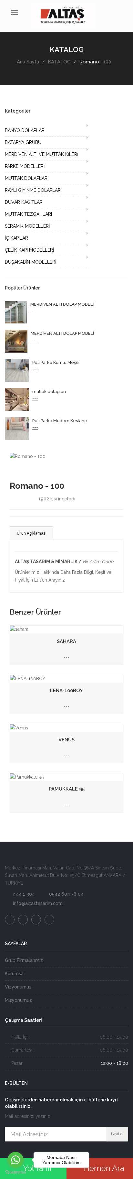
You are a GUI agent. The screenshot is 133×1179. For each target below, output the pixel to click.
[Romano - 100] (28, 456)
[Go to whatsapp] (15, 1160)
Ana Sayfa (28, 62)
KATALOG (59, 62)
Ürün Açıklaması (31, 533)
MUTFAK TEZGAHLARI (28, 214)
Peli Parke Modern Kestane (59, 420)
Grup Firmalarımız (24, 960)
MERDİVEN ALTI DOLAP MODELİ (62, 304)
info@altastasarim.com (38, 903)
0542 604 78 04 (66, 894)
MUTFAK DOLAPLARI (26, 178)
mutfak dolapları (49, 391)
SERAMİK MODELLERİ (27, 226)
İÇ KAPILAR (16, 238)
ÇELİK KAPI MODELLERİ (29, 250)
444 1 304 (24, 894)
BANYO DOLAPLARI (25, 130)
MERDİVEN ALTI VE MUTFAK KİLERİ (41, 154)
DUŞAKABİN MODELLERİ (30, 262)
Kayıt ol (117, 1134)
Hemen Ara (103, 1168)
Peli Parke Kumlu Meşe (55, 362)
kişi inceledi (56, 498)
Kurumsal (15, 973)
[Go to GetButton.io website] (15, 1172)
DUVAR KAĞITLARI (24, 202)
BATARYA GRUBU (23, 142)
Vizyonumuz (18, 986)
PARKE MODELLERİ (25, 166)
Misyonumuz (18, 1000)
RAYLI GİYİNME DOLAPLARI (33, 190)
